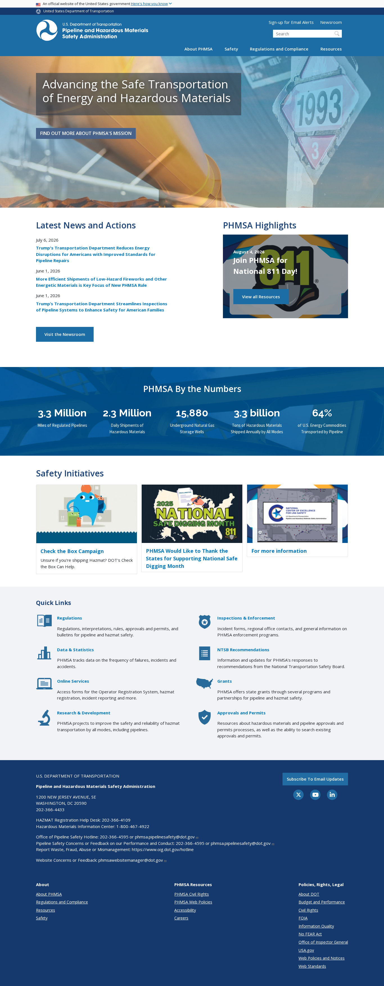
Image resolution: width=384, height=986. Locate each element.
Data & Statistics (75, 649)
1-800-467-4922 (132, 826)
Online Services (73, 681)
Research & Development (83, 713)
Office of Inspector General (323, 942)
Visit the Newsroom (64, 334)
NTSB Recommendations (243, 649)
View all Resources (261, 296)
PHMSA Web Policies (193, 902)
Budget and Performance (322, 902)
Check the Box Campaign (72, 551)
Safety (231, 49)
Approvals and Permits (241, 713)
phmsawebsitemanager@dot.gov (130, 860)
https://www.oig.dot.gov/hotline (163, 849)
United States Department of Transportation (78, 11)
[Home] (92, 32)
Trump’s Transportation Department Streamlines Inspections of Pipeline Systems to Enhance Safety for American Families (101, 307)
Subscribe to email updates (315, 779)
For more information (279, 550)
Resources (331, 49)
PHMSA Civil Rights (191, 894)
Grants (224, 681)
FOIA (303, 918)
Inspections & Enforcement (246, 618)
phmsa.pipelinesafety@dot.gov (165, 837)
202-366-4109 (116, 820)
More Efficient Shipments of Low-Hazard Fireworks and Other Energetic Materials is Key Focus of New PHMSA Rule (101, 282)
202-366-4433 (50, 809)
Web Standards (312, 966)
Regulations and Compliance (279, 49)
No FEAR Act (310, 934)
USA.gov (306, 950)
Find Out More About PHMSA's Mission (86, 133)
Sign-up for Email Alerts (291, 22)
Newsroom (331, 22)
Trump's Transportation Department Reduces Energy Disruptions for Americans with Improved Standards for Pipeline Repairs (95, 254)
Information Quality (316, 926)
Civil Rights (308, 910)
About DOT (309, 894)
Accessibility (185, 910)
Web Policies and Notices (322, 958)
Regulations (69, 618)
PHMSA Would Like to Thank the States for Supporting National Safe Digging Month (192, 558)
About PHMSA (198, 49)
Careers (181, 918)
